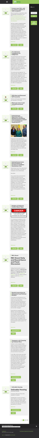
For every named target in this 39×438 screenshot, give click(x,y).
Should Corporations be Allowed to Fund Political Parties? (19, 294)
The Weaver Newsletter (34, 23)
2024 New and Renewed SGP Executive (19, 96)
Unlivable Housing (17, 387)
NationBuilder (12, 435)
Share (21, 88)
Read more (13, 41)
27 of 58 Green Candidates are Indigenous (16, 53)
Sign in (33, 7)
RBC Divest (21, 275)
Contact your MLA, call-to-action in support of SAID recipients (18, 10)
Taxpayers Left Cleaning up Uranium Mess (19, 341)
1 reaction (14, 88)
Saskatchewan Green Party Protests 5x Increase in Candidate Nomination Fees (18, 164)
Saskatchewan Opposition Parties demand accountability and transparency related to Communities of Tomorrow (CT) (19, 119)
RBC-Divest (15, 255)
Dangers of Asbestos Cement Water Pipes (18, 206)
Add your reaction (16, 330)
